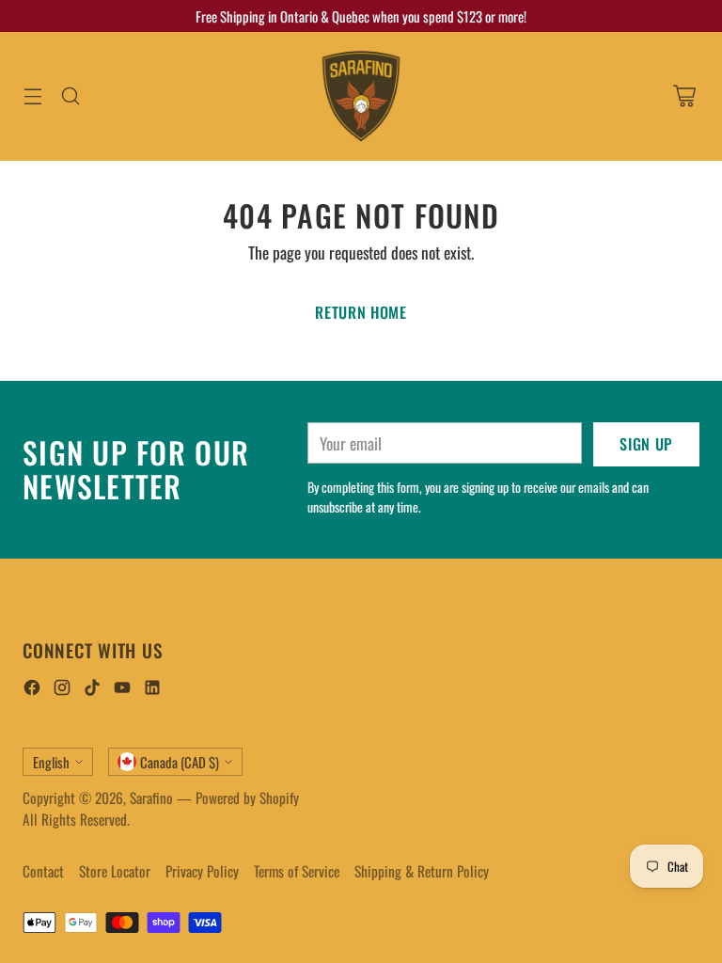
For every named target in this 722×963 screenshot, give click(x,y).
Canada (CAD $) (179, 761)
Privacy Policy (202, 870)
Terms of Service (296, 870)
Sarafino (151, 797)
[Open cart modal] (684, 96)
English (51, 761)
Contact (43, 870)
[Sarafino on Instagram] (62, 689)
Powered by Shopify (247, 797)
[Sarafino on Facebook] (32, 689)
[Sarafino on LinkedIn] (152, 689)
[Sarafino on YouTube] (122, 689)
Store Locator (114, 870)
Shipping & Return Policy (421, 870)
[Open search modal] (70, 96)
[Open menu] (32, 96)
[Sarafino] (361, 96)
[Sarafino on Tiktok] (92, 689)
